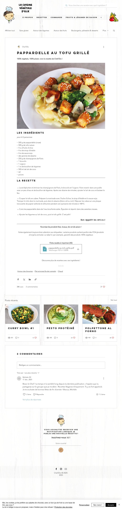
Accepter (111, 505)
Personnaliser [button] (84, 505)
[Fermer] (119, 505)
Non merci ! (97, 505)
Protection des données (63, 507)
